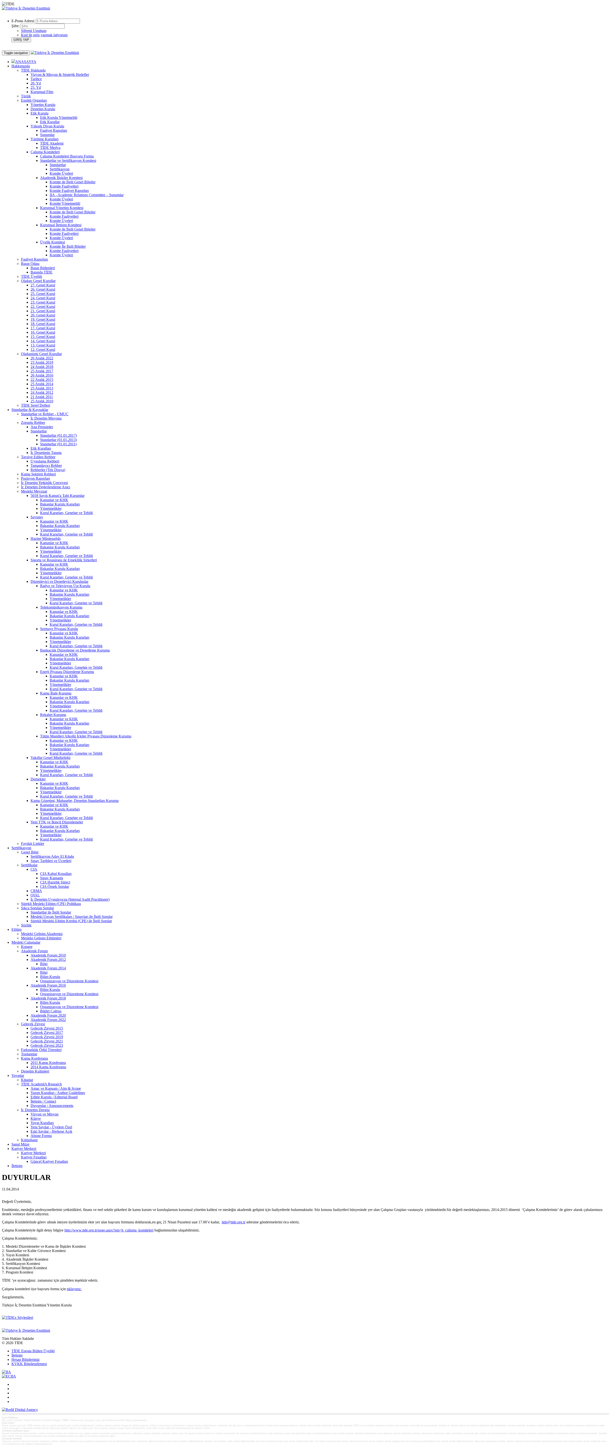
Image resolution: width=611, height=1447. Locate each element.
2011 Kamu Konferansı (48, 1063)
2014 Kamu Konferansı (48, 1067)
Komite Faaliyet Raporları (69, 191)
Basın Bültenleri (43, 268)
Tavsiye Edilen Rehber (38, 457)
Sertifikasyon (59, 169)
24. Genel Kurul (43, 298)
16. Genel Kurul (43, 332)
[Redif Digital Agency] (20, 1410)
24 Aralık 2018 (42, 367)
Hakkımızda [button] (20, 66)
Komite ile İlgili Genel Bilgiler (72, 182)
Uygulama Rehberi (45, 461)
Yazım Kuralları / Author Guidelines (58, 1093)
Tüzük (26, 96)
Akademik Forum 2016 (48, 985)
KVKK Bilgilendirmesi (29, 1364)
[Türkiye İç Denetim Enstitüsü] (26, 8)
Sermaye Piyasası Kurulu (59, 629)
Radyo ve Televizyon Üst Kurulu (65, 586)
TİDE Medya (50, 148)
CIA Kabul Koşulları (56, 874)
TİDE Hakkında (33, 70)
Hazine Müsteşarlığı (46, 539)
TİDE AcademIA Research (41, 1084)
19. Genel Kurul (43, 319)
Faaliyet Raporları (53, 130)
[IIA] (6, 1372)
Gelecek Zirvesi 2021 (47, 1041)
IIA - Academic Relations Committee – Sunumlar (87, 195)
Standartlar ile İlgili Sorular (51, 912)
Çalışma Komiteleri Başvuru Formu (67, 156)
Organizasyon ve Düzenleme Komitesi (69, 981)
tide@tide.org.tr (233, 1222)
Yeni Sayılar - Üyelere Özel (51, 1127)
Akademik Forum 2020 (48, 1015)
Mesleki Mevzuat (34, 491)
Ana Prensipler (42, 427)
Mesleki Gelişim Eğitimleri (41, 938)
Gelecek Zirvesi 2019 (47, 1037)
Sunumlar (47, 135)
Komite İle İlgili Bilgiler (68, 246)
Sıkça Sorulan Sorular (37, 908)
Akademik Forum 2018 (48, 998)
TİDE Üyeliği (31, 276)
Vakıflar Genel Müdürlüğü (50, 758)
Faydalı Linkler (32, 844)
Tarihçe (36, 79)
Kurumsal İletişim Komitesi (60, 225)
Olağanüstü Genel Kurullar (41, 354)
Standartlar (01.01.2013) (58, 440)
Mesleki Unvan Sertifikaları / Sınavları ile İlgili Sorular (72, 917)
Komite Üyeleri (61, 173)
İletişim (16, 1166)
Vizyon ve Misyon (44, 1114)
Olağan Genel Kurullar (38, 281)
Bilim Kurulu (50, 977)
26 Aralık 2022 (42, 358)
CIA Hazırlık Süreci (55, 882)
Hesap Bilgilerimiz (25, 1360)
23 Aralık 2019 (42, 362)
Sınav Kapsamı (51, 878)
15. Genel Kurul (43, 337)
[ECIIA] (9, 1376)
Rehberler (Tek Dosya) (48, 470)
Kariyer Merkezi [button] (23, 1149)
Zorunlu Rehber (33, 423)
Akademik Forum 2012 (48, 960)
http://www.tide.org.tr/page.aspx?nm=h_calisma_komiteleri (108, 1230)
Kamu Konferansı (34, 1058)
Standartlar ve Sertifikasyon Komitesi (68, 160)
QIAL (35, 895)
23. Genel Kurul (43, 302)
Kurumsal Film (42, 92)
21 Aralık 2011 (42, 397)
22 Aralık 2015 (42, 380)
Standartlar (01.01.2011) (58, 444)
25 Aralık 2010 (42, 401)
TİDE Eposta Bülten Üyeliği (33, 1351)
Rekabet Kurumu (53, 715)
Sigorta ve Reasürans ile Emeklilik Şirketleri (64, 560)
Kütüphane (29, 1140)
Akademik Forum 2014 (48, 968)
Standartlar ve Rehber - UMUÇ (44, 414)
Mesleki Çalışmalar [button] (25, 942)
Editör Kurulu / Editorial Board (54, 1097)
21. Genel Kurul (43, 311)
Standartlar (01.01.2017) (58, 435)
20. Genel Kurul (43, 315)
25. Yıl (36, 87)
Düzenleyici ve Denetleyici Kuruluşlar (59, 581)
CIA (34, 869)
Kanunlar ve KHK (54, 500)
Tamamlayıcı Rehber (46, 465)
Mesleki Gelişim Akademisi (42, 934)
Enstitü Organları (34, 100)
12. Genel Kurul (43, 349)
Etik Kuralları (41, 448)
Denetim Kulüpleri (35, 1071)
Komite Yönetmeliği (65, 203)
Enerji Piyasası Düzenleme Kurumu (67, 672)
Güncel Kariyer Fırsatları (49, 1161)
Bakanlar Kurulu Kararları (60, 504)
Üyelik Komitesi (52, 242)
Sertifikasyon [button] (21, 848)
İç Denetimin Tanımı (46, 453)
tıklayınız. (74, 1289)
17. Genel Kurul (43, 328)
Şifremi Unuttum (33, 31)
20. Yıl (36, 83)
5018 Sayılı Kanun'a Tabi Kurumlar (57, 496)
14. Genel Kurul (43, 341)
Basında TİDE (42, 272)
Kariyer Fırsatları (34, 1157)
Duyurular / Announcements (52, 1106)
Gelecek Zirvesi (33, 1024)
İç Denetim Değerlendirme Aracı (45, 487)
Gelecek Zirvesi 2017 (47, 1033)
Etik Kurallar (50, 122)
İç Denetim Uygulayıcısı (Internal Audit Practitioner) (70, 899)
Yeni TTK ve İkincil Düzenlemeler (57, 822)
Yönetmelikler (51, 508)
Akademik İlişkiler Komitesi (61, 178)
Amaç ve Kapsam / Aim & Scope (56, 1088)
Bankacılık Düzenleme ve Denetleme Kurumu (75, 650)
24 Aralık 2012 (42, 392)
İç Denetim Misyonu (46, 418)
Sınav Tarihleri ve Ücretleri (51, 861)
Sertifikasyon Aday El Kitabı (52, 856)
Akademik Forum (34, 951)
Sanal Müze (20, 1144)
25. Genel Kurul (43, 294)
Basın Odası (30, 264)
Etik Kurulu (39, 113)
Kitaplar (27, 1080)
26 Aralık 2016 (42, 375)
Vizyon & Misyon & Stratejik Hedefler (60, 75)
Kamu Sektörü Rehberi (38, 474)
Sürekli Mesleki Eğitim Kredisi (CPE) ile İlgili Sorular (71, 921)
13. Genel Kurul (43, 345)
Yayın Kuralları (42, 1123)
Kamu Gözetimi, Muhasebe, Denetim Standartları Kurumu (75, 801)
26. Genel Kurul (43, 289)
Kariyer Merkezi (33, 1153)
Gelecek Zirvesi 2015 (47, 1028)
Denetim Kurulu (43, 109)
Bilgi (43, 964)
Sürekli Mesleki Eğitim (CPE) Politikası (51, 904)
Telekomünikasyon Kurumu (61, 607)
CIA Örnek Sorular (54, 886)
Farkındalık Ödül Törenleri (41, 1050)
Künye (36, 1118)
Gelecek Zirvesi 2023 (47, 1045)
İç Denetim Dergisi (35, 1110)
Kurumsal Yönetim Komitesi (61, 208)
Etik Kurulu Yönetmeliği (58, 118)
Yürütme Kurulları (44, 139)
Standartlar (58, 165)
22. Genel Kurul (43, 307)
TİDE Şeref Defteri (35, 405)
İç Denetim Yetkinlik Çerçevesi (44, 483)
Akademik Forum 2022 (48, 1020)
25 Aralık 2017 (42, 371)
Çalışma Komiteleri (45, 152)
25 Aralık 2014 (42, 384)
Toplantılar (29, 1054)
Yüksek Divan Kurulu (47, 126)
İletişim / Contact (43, 1101)
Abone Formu (41, 1136)
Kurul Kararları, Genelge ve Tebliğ (66, 513)
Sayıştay (37, 517)
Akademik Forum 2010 (48, 955)
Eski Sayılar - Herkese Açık (51, 1131)
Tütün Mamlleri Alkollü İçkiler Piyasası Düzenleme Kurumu (85, 736)
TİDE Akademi (51, 143)
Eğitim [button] (16, 929)
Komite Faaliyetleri (64, 186)
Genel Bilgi (29, 852)
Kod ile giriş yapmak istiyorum (44, 35)
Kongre (26, 947)
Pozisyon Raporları (35, 478)
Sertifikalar (29, 865)
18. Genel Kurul (43, 324)
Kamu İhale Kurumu (55, 693)
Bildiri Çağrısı (50, 1011)
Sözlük (26, 925)
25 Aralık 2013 (42, 388)
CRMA (36, 891)
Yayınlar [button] (17, 1075)
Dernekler (38, 779)
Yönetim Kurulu (43, 105)
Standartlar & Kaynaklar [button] (29, 410)
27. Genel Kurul (43, 285)
